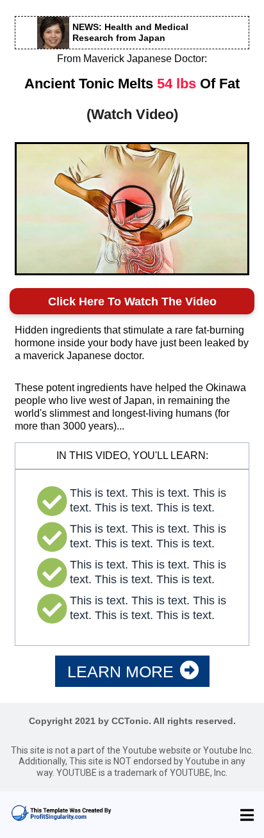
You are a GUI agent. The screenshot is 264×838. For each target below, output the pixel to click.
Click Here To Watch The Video (132, 301)
